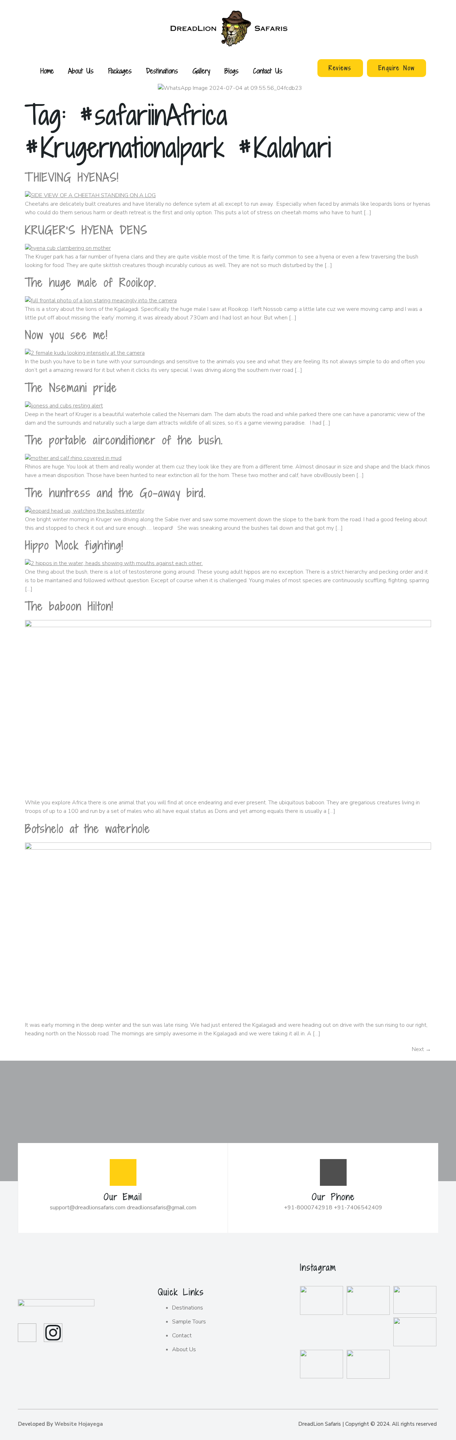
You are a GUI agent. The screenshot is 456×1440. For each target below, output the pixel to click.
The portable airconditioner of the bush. (124, 440)
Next (421, 1049)
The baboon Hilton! (69, 606)
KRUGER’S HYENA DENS (86, 230)
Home (47, 71)
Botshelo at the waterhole (87, 828)
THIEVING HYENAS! (72, 177)
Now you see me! (66, 335)
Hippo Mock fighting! (74, 545)
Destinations (162, 71)
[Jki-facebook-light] (27, 1332)
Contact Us (268, 71)
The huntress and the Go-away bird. (115, 493)
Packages (120, 71)
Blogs (231, 71)
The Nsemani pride (71, 387)
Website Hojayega (79, 1424)
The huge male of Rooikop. (90, 282)
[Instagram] (53, 1332)
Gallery (201, 71)
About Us (81, 71)
